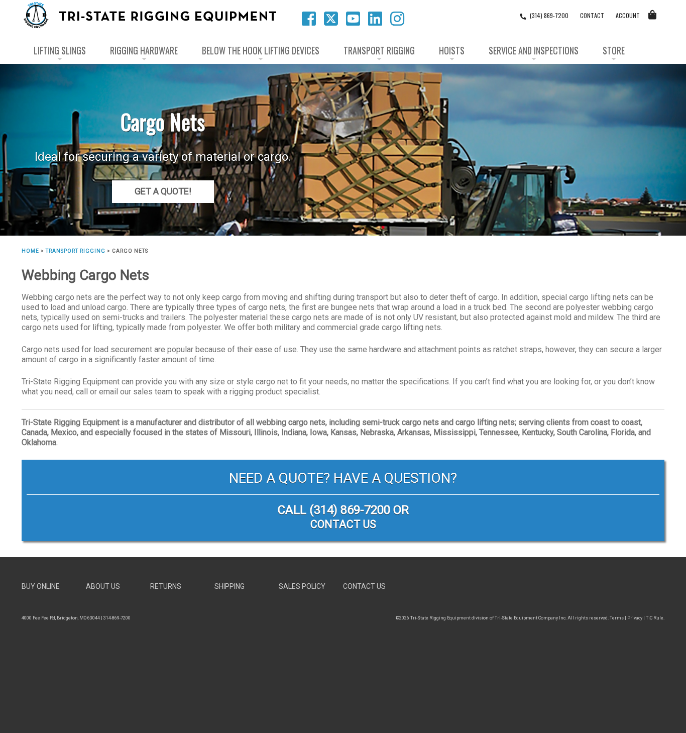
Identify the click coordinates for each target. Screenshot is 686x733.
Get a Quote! (163, 191)
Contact (592, 15)
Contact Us (343, 524)
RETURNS (165, 586)
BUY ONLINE (41, 586)
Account (628, 15)
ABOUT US (103, 586)
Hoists (452, 50)
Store (614, 50)
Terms (617, 617)
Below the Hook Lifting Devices (260, 50)
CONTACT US (364, 586)
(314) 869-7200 (349, 510)
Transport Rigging (379, 50)
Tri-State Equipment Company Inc (530, 617)
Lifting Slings (60, 50)
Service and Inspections (534, 50)
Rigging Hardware (144, 50)
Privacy (634, 617)
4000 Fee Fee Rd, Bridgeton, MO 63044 (61, 617)
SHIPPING (229, 586)
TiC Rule (654, 617)
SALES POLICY (302, 586)
